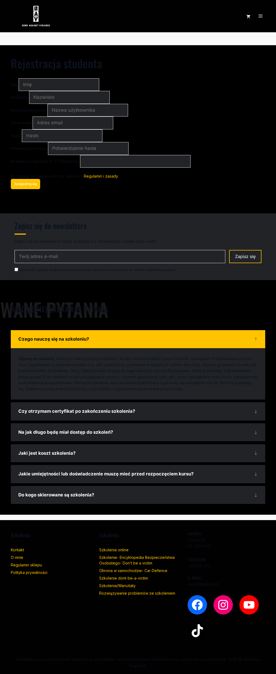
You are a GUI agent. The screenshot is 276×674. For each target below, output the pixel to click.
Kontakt (17, 550)
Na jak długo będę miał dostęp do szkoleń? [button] (65, 432)
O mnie (17, 557)
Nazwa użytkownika (29, 110)
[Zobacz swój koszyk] (248, 16)
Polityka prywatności (29, 572)
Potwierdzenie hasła (29, 148)
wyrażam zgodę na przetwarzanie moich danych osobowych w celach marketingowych (96, 269)
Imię (15, 84)
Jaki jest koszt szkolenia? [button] (46, 453)
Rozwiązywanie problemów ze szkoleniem (137, 593)
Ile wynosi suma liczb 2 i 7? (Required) (45, 161)
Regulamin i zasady (101, 176)
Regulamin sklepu (26, 565)
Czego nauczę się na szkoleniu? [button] (53, 339)
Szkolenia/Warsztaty (117, 585)
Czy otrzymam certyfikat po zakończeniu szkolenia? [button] (76, 411)
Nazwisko (20, 97)
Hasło (16, 135)
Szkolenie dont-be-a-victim (123, 578)
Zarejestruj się (25, 184)
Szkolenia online (114, 550)
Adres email (22, 123)
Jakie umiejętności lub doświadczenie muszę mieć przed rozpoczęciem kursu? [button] (106, 474)
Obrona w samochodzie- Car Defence (133, 570)
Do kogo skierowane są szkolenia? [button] (56, 494)
